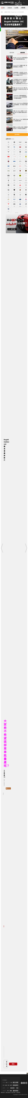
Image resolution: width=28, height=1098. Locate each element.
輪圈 (11, 1082)
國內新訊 (17, 14)
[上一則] (2, 548)
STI (8, 1090)
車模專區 (16, 5)
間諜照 (17, 5)
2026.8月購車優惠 (10, 7)
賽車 (9, 1082)
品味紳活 (20, 14)
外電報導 (18, 14)
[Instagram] (24, 1083)
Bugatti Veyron (4, 784)
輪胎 (7, 1082)
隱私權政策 (8, 1092)
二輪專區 (21, 5)
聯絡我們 (3, 1092)
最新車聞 (15, 5)
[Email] (26, 1083)
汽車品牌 (19, 14)
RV (8, 1085)
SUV (6, 1085)
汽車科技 (20, 5)
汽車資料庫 (16, 13)
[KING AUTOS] (7, 3)
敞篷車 (4, 1082)
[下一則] (26, 548)
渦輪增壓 (4, 1090)
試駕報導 (18, 5)
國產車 (4, 1088)
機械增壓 (12, 1088)
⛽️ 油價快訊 (4, 7)
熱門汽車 (15, 14)
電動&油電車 (19, 5)
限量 (11, 1090)
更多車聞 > (17, 134)
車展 (17, 1088)
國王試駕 (15, 1082)
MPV (11, 1085)
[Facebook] (22, 1083)
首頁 (2, 12)
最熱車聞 (22, 52)
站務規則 (18, 1092)
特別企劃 (21, 14)
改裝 (3, 1085)
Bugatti (4, 780)
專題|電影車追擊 (24, 7)
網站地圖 (13, 1092)
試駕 (8, 1088)
